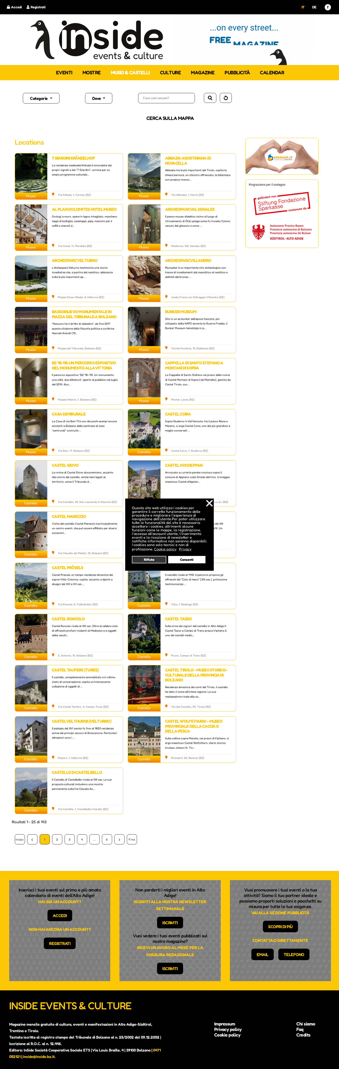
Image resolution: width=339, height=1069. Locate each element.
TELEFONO (294, 954)
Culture (170, 72)
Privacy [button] (185, 549)
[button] (53, 98)
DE (314, 7)
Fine (132, 839)
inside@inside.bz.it (39, 1056)
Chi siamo (305, 1024)
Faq (299, 1029)
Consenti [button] (186, 559)
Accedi (16, 7)
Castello (143, 452)
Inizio (20, 839)
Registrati (38, 7)
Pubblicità (237, 72)
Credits (303, 1035)
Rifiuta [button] (149, 559)
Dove (97, 98)
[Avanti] (119, 839)
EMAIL (262, 954)
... (94, 839)
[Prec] (32, 839)
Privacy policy (228, 1029)
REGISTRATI (59, 943)
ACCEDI (60, 915)
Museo (31, 196)
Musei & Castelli (130, 72)
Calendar (272, 72)
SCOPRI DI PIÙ (280, 926)
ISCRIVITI (170, 922)
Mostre (92, 72)
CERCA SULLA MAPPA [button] (170, 118)
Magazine (202, 72)
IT (303, 7)
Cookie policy (227, 1035)
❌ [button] (209, 503)
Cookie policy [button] (165, 549)
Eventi (64, 72)
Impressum (224, 1024)
